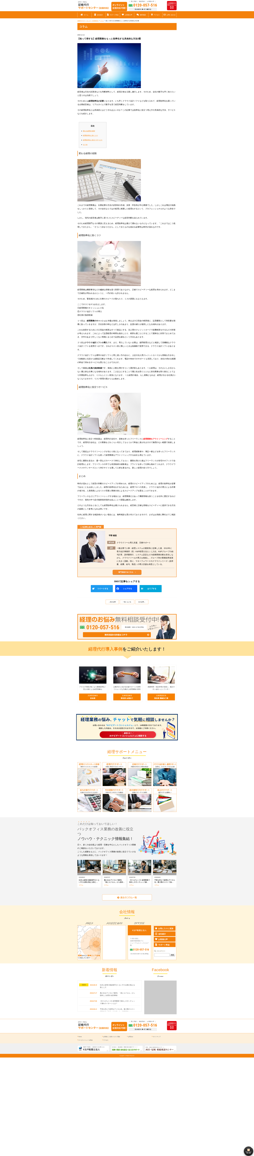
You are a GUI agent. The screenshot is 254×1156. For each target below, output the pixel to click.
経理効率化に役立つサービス (92, 140)
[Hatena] (151, 589)
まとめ (85, 144)
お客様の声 (150, 1)
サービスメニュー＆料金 (85, 1040)
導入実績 (134, 1)
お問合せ (130, 1036)
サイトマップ (157, 1036)
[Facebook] (127, 589)
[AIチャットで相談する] (127, 727)
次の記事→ (141, 602)
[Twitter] (102, 589)
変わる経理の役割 (89, 131)
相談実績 (142, 1)
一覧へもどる (127, 602)
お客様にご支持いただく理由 (111, 1036)
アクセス (105, 1040)
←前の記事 (112, 602)
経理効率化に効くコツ (90, 135)
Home (80, 1036)
